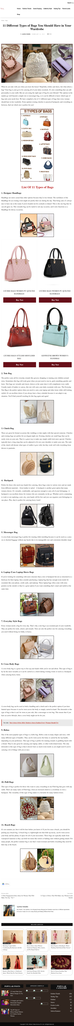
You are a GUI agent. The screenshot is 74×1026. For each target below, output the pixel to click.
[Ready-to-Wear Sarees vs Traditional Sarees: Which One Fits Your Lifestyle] (13, 962)
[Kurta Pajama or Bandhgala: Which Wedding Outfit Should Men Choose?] (61, 937)
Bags (6, 20)
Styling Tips (30, 968)
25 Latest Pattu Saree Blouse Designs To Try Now (16, 993)
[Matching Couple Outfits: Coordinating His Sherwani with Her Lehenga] (13, 937)
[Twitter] (17, 884)
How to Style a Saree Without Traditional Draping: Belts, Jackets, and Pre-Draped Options (36, 947)
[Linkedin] (31, 884)
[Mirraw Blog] (2, 8)
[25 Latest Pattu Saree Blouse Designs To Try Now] (5, 993)
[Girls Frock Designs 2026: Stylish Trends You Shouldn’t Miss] (37, 962)
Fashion (29, 943)
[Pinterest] (22, 884)
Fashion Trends (6, 943)
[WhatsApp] (26, 884)
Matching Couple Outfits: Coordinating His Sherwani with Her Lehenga (12, 947)
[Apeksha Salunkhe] (9, 910)
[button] (70, 3)
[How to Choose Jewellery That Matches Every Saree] (61, 962)
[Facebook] (13, 884)
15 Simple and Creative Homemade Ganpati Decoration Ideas (16, 1003)
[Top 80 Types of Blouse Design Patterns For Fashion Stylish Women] (5, 1011)
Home (2, 20)
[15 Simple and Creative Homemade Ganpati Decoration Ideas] (5, 1002)
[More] (71, 39)
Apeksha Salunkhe (26, 34)
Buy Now (19, 300)
